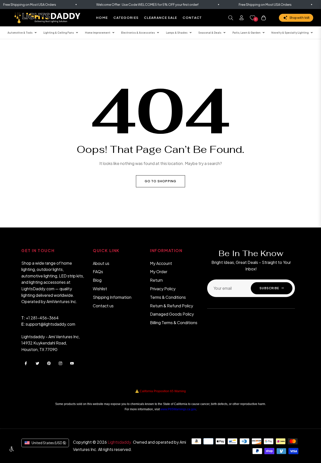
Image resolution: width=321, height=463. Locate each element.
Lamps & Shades (177, 32)
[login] (241, 17)
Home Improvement (97, 32)
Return (156, 280)
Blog (97, 280)
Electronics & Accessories (138, 32)
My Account (161, 263)
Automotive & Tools (20, 32)
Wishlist (100, 288)
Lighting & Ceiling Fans (58, 32)
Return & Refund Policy (171, 305)
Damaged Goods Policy (172, 314)
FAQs (98, 271)
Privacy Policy (163, 288)
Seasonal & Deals (209, 32)
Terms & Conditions (168, 297)
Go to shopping (161, 181)
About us (101, 263)
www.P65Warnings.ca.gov (178, 409)
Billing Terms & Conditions (173, 322)
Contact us (103, 305)
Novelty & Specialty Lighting (290, 32)
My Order (158, 271)
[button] (230, 18)
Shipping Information (112, 297)
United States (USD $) (49, 442)
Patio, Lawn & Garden (246, 32)
